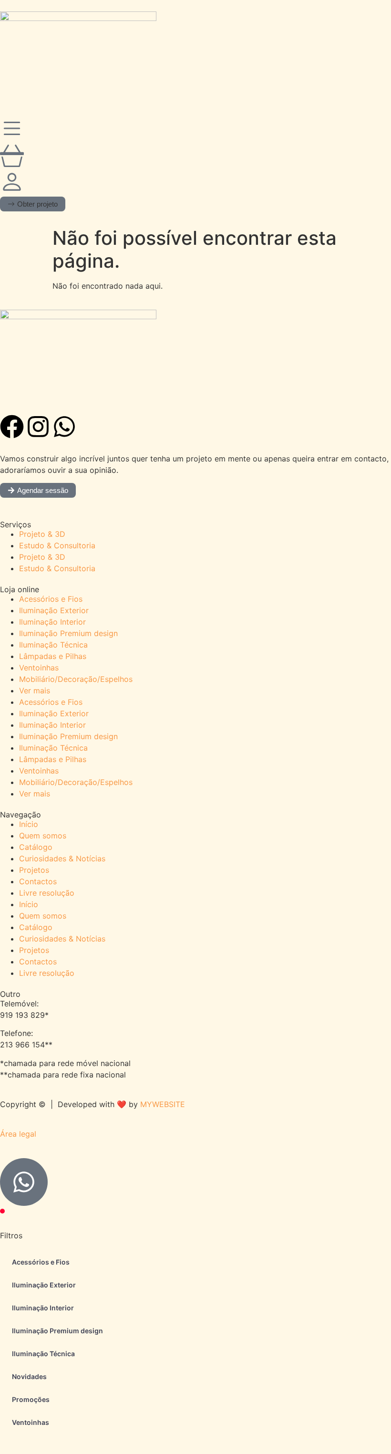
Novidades (29, 1376)
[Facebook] (12, 427)
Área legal (18, 1134)
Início (28, 824)
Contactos (38, 881)
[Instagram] (38, 427)
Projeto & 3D (42, 534)
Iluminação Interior (52, 622)
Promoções (31, 1399)
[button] (32, 204)
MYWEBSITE (162, 1104)
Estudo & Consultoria (57, 545)
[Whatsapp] (64, 427)
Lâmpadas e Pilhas (52, 656)
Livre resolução (46, 893)
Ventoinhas (39, 667)
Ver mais (34, 690)
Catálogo (35, 847)
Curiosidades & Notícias (62, 858)
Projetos (34, 870)
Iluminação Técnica (53, 644)
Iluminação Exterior (54, 610)
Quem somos (42, 835)
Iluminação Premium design (68, 633)
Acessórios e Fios (50, 599)
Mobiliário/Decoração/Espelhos (76, 679)
